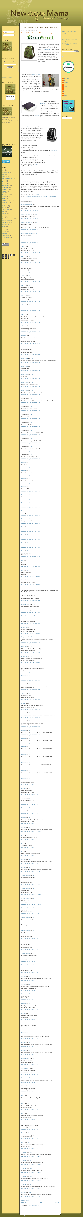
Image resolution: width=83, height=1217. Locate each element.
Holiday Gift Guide (6, 200)
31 (29, 478)
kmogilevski (24, 627)
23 (31, 414)
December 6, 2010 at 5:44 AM (30, 531)
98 (28, 1103)
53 (29, 683)
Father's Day (5, 187)
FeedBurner (13, 70)
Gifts (3, 193)
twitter (30, 154)
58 (29, 730)
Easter (3, 182)
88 (29, 1013)
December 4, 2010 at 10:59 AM (30, 243)
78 (33, 907)
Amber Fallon (66, 78)
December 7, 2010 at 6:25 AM (30, 633)
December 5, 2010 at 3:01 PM (30, 515)
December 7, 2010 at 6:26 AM (30, 643)
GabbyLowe (65, 82)
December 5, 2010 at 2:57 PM (30, 467)
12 (29, 314)
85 (29, 984)
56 (29, 713)
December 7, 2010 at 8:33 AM (30, 680)
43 (27, 580)
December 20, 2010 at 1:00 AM (30, 938)
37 (27, 526)
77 (33, 898)
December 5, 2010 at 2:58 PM (30, 475)
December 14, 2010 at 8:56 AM (30, 804)
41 (27, 560)
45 (34, 604)
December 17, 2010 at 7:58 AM (30, 855)
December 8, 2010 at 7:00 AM (30, 735)
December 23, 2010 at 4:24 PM (30, 1092)
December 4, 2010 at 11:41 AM (30, 281)
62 (29, 762)
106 (31, 1176)
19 (32, 382)
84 (29, 976)
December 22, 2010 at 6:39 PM (30, 1074)
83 (33, 964)
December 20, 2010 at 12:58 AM (31, 884)
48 (31, 637)
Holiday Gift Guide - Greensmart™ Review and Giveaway (36, 33)
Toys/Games (5, 222)
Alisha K (23, 246)
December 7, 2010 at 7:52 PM (30, 709)
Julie (22, 588)
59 (29, 738)
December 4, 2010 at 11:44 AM (30, 332)
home (25, 27)
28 (31, 454)
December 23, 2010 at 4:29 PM (30, 1148)
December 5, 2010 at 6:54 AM (30, 403)
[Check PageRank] (5, 245)
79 (33, 917)
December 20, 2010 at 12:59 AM (31, 904)
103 (31, 1152)
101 (29, 1132)
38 (27, 534)
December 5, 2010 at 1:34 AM (30, 378)
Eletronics (4, 183)
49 (31, 646)
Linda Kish (23, 335)
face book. (37, 115)
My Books (4, 206)
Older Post (56, 1202)
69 (29, 827)
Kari (22, 526)
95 (29, 1078)
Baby (3, 170)
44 (27, 588)
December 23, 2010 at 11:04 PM (31, 1180)
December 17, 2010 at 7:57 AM (30, 839)
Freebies (4, 191)
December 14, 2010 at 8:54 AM (30, 794)
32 (29, 486)
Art (3, 169)
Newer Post (24, 1202)
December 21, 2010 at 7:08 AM (30, 1046)
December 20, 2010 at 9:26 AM (30, 1019)
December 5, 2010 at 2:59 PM (30, 507)
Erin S (22, 1086)
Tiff (63, 92)
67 (29, 807)
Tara (64, 90)
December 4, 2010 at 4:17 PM (30, 354)
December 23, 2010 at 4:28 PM (30, 1129)
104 (31, 1160)
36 (29, 518)
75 (33, 875)
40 (27, 550)
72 (27, 851)
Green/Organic (5, 194)
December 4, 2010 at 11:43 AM (30, 301)
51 (31, 666)
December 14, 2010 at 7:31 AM (30, 775)
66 (29, 798)
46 (34, 615)
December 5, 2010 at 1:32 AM (30, 362)
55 (29, 703)
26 (31, 438)
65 (29, 788)
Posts (5, 32)
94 (33, 1068)
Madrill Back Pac (36, 74)
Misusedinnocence (25, 604)
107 (31, 1184)
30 (29, 470)
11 (29, 304)
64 (29, 778)
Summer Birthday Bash (7, 218)
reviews (36, 27)
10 (29, 295)
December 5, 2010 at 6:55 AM (30, 427)
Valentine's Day (5, 224)
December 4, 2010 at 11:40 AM (30, 252)
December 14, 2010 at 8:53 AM (30, 784)
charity (3, 229)
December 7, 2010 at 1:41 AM (30, 623)
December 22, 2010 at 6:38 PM (30, 1064)
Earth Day (4, 180)
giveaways (30, 27)
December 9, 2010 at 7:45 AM (30, 743)
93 (33, 1058)
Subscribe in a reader (7, 77)
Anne (64, 80)
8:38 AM (37, 194)
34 (29, 502)
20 (32, 390)
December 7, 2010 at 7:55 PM (30, 717)
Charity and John (25, 1058)
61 (29, 754)
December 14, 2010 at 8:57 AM (30, 823)
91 (29, 1042)
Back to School (5, 172)
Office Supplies (5, 209)
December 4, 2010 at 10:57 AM (30, 210)
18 (32, 374)
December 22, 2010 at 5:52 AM (30, 1054)
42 (27, 570)
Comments (7, 35)
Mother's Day (5, 204)
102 (29, 1142)
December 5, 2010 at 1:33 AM (30, 370)
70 (27, 835)
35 (29, 510)
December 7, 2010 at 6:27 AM (30, 672)
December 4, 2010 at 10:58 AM (30, 229)
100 (29, 1123)
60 (29, 746)
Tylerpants (23, 1152)
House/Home (5, 202)
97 (28, 1095)
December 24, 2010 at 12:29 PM (31, 1196)
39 (27, 542)
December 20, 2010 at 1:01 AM (30, 961)
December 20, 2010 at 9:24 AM (30, 1000)
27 (31, 446)
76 (33, 888)
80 (33, 930)
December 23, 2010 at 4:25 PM (30, 1100)
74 (29, 867)
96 (28, 1086)
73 (29, 859)
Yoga (3, 228)
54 (29, 693)
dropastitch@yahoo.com (27, 204)
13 (29, 326)
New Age (4, 207)
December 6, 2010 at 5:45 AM (30, 557)
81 (33, 942)
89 (29, 1023)
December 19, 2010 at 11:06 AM (31, 871)
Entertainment (5, 185)
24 (31, 422)
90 (29, 1032)
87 (29, 1003)
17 (32, 366)
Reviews (4, 215)
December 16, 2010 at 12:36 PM (31, 831)
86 (29, 994)
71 (27, 843)
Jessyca (23, 683)
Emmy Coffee (24, 358)
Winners (4, 226)
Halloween (4, 196)
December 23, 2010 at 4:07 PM (30, 1082)
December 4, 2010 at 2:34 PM (30, 343)
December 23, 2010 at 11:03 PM (31, 1156)
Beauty (4, 174)
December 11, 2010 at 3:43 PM (30, 759)
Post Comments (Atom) (33, 1205)
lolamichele (24, 347)
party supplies (5, 235)
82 (33, 953)
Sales (3, 217)
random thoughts (53, 27)
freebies (41, 27)
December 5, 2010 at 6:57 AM (30, 451)
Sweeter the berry (25, 875)
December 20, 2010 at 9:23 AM (30, 990)
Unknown (23, 462)
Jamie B (65, 86)
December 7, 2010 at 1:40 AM (30, 612)
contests (46, 27)
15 (30, 347)
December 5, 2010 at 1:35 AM (30, 386)
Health (3, 198)
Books (3, 176)
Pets (3, 211)
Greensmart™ (43, 103)
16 (32, 358)
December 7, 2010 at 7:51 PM (30, 689)
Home (40, 1202)
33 (29, 494)
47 (31, 627)
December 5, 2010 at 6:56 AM (30, 435)
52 (29, 675)
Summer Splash (6, 220)
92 (29, 1050)
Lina (22, 835)
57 (29, 721)
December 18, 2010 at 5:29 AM (30, 863)
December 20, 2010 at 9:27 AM (30, 1038)
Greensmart (34, 166)
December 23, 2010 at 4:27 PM (30, 1109)
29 (29, 462)
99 (28, 1113)
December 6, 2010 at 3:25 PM (30, 600)
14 (30, 335)
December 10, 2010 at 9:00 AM (30, 751)
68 (29, 817)
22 (31, 406)
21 (31, 398)
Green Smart (47, 49)
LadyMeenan (66, 88)
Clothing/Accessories (7, 178)
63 (29, 770)
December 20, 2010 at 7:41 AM (30, 980)
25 (31, 430)
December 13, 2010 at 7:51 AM (30, 767)
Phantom (4, 213)
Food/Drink (4, 189)
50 (31, 656)
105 (31, 1168)
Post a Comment (25, 1200)
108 (30, 1192)
